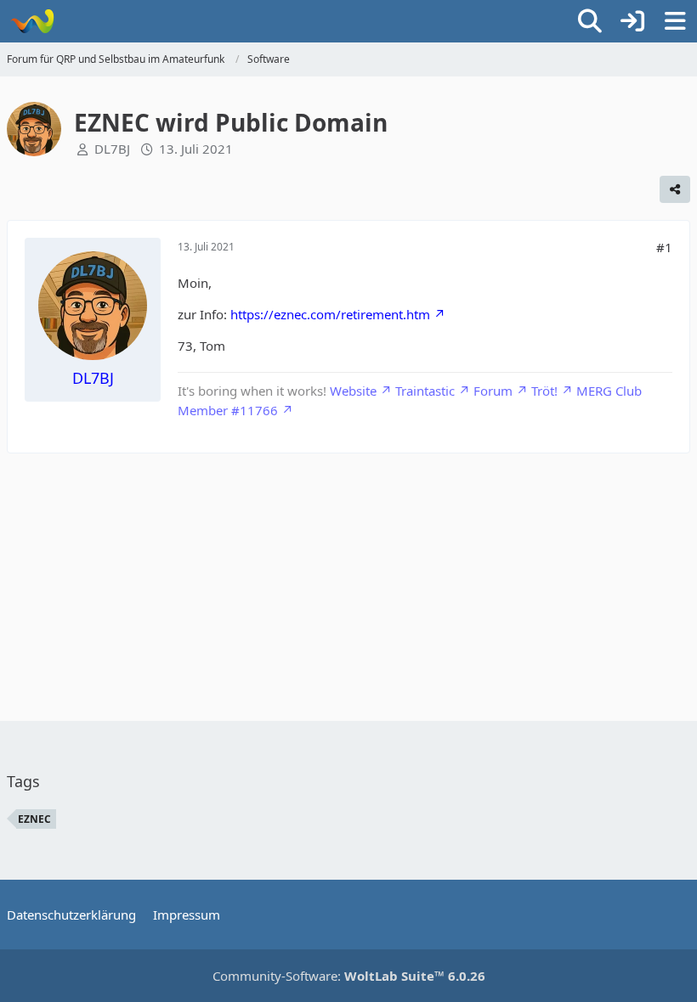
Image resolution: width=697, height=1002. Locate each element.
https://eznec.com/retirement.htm (330, 314)
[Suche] (590, 21)
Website (353, 390)
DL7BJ (112, 148)
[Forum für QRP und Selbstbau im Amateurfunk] (32, 21)
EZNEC (34, 819)
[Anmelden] (632, 21)
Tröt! (544, 390)
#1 (664, 247)
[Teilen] (675, 189)
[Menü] (675, 21)
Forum (493, 390)
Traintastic (425, 390)
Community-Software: (348, 975)
